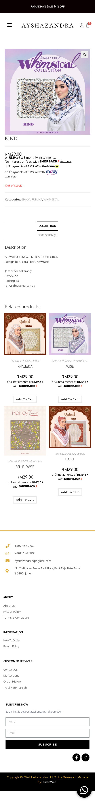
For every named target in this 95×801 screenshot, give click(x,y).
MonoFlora (35, 461)
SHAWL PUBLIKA (31, 199)
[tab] (47, 226)
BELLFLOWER (25, 467)
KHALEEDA (25, 366)
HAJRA (69, 459)
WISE (70, 366)
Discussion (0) (47, 235)
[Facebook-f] (76, 757)
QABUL (35, 360)
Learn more (65, 161)
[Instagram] (85, 757)
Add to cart (25, 399)
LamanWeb (49, 782)
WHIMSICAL (51, 199)
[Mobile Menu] (9, 25)
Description (47, 225)
